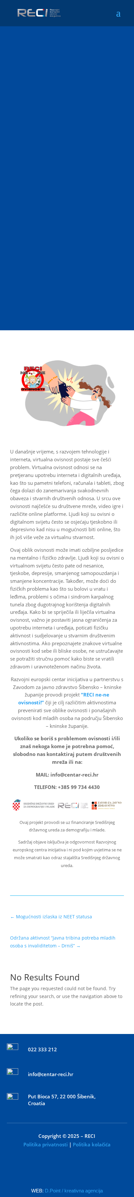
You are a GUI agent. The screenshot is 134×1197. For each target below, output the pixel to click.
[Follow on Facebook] (54, 1169)
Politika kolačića (92, 1144)
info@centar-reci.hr (50, 1074)
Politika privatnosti (45, 1144)
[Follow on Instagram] (80, 1169)
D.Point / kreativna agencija (74, 1190)
